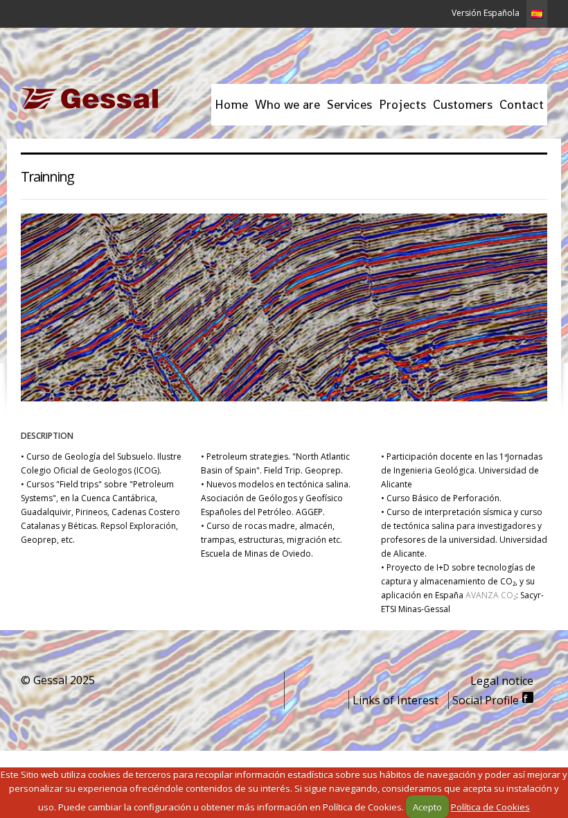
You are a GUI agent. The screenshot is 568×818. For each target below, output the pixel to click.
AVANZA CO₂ (489, 595)
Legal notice (501, 680)
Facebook (527, 697)
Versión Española (486, 13)
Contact (521, 104)
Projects (400, 110)
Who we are (287, 104)
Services (349, 104)
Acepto (427, 807)
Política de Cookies (490, 807)
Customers (462, 104)
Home (231, 104)
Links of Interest (395, 700)
